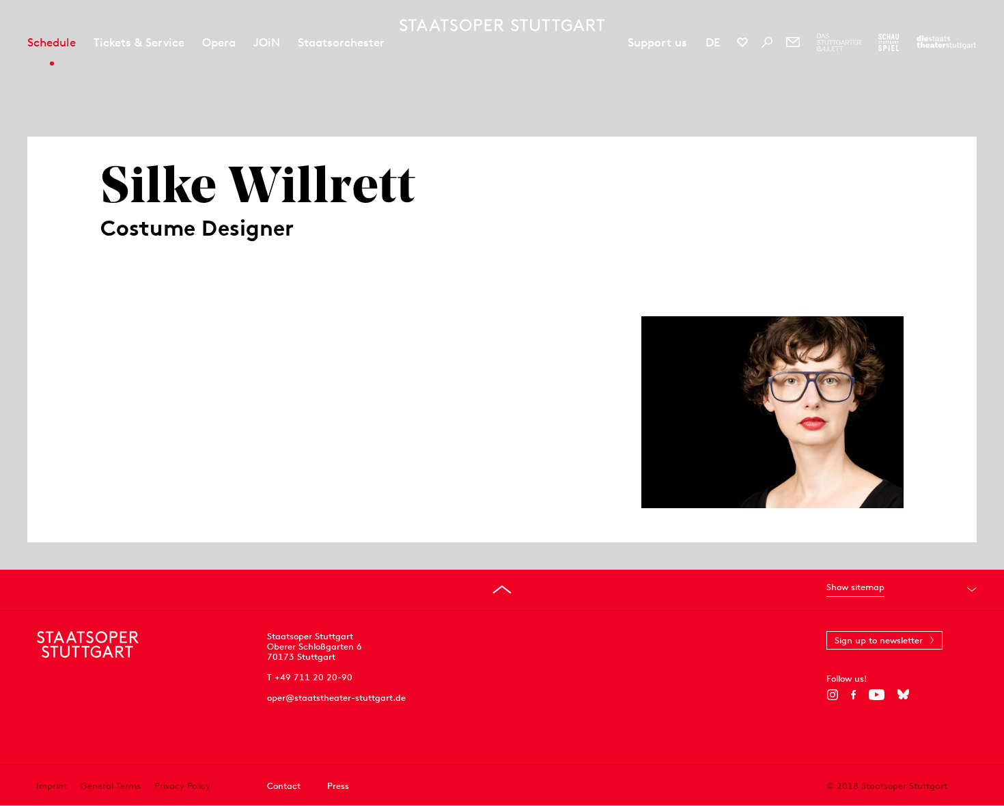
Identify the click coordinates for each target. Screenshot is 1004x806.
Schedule (51, 42)
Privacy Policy (182, 785)
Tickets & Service (139, 42)
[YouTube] (876, 694)
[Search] (767, 42)
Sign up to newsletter (879, 640)
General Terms (111, 785)
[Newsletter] (793, 42)
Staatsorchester (341, 42)
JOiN (266, 42)
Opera (219, 42)
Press (338, 785)
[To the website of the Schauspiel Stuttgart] (888, 42)
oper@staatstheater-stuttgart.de (336, 698)
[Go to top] (502, 589)
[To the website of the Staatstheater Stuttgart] (946, 42)
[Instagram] (832, 694)
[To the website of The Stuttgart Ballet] (839, 42)
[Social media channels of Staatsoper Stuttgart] (742, 42)
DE (713, 42)
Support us (657, 42)
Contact (284, 785)
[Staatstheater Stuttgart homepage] (502, 25)
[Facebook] (853, 694)
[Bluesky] (903, 694)
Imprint (51, 785)
